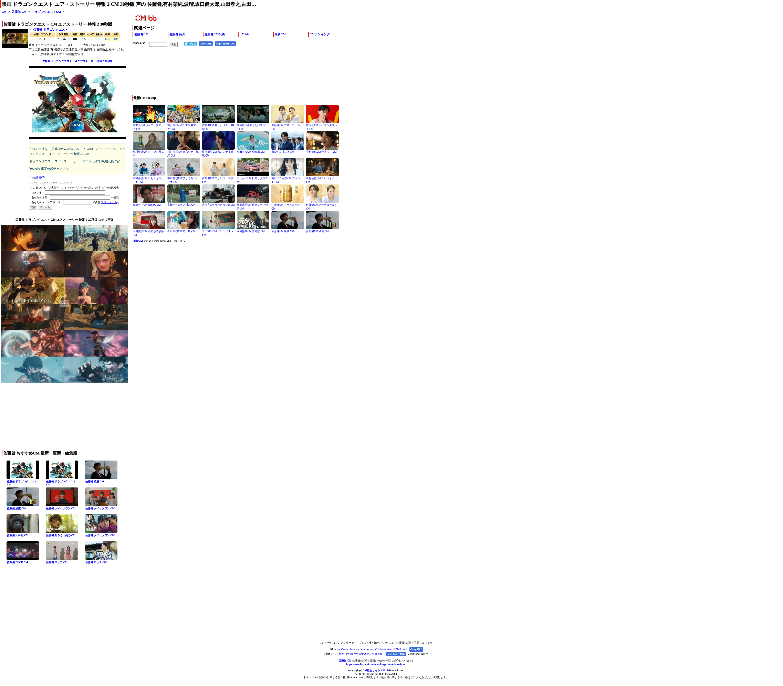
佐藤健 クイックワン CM (60, 508)
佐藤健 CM (19, 11)
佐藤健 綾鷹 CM (94, 481)
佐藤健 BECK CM (17, 562)
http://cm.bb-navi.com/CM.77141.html (360, 653)
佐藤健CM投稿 (214, 34)
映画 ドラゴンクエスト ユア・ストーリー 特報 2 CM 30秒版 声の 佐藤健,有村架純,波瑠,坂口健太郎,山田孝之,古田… (129, 4)
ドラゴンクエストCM (46, 11)
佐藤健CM (141, 34)
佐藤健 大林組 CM (17, 535)
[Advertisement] (255, 73)
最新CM (280, 34)
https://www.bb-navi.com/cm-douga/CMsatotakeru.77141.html (370, 649)
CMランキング (320, 34)
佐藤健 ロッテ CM (56, 562)
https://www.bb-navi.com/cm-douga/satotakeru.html (376, 664)
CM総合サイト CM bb (376, 670)
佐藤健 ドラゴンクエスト (50, 29)
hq (106, 39)
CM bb (244, 34)
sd (109, 39)
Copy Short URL (225, 43)
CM (4, 11)
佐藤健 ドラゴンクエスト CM (22, 483)
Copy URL (206, 43)
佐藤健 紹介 (177, 34)
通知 (116, 39)
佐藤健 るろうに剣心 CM (60, 535)
